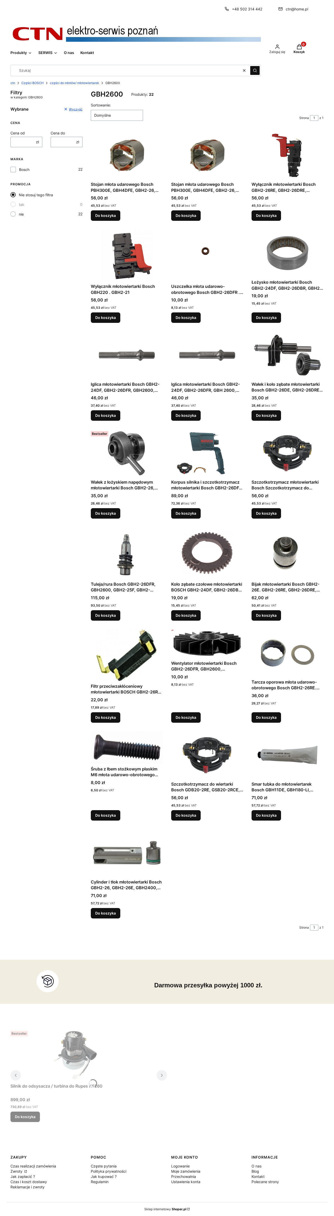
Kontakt (258, 1176)
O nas (256, 1166)
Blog (255, 1171)
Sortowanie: (101, 105)
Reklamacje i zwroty (27, 1187)
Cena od (17, 133)
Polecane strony (265, 1181)
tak (21, 204)
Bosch (24, 169)
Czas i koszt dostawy (28, 1181)
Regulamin (100, 1181)
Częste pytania (104, 1166)
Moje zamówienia (185, 1171)
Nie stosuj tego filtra (36, 195)
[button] (255, 70)
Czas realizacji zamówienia (33, 1166)
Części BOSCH (32, 83)
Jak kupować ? (104, 1176)
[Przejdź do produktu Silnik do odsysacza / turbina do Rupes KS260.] (75, 1055)
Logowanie (180, 1166)
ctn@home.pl (297, 9)
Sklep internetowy (165, 1209)
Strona (304, 118)
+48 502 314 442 (247, 9)
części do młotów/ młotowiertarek (74, 83)
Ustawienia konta (185, 1181)
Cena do (58, 133)
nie (21, 214)
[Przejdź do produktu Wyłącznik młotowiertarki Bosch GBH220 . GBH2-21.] (127, 255)
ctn (12, 83)
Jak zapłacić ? (22, 1176)
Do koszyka (105, 215)
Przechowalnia (183, 1176)
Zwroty (16, 1171)
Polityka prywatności (108, 1171)
